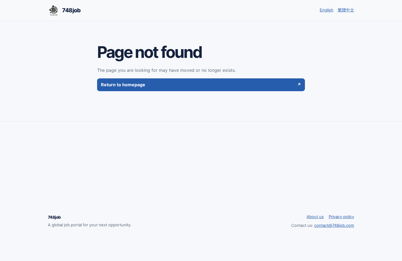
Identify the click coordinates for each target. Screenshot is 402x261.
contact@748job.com (334, 225)
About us (315, 216)
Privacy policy (341, 216)
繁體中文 (346, 10)
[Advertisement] (201, 173)
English (326, 10)
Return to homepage (201, 84)
